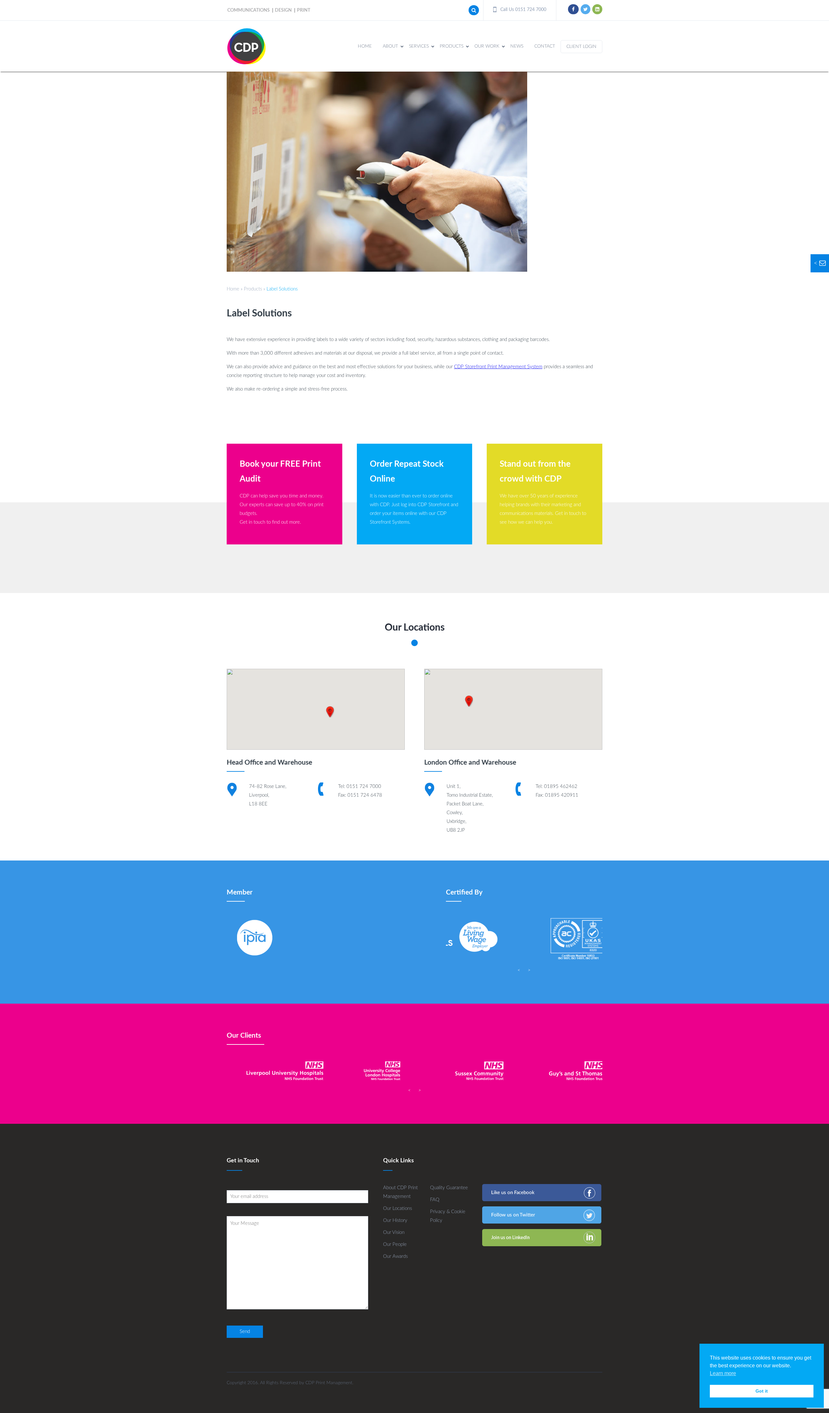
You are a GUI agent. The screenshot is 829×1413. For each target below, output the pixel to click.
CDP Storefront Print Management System (498, 366)
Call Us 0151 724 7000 (522, 9)
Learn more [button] (723, 1373)
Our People (395, 1244)
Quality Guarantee (449, 1187)
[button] (330, 712)
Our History (395, 1220)
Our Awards (395, 1256)
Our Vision (393, 1232)
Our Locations (397, 1208)
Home (233, 289)
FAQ (434, 1199)
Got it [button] (761, 1391)
